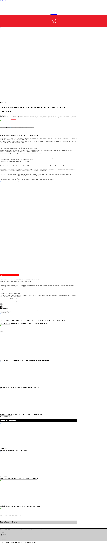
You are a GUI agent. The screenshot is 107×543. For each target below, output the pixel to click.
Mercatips (4, 5)
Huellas (4, 8)
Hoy (3, 4)
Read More (13, 119)
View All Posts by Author (5, 311)
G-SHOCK (5, 305)
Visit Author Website (4, 312)
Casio (1, 305)
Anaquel (4, 7)
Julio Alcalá (4, 115)
